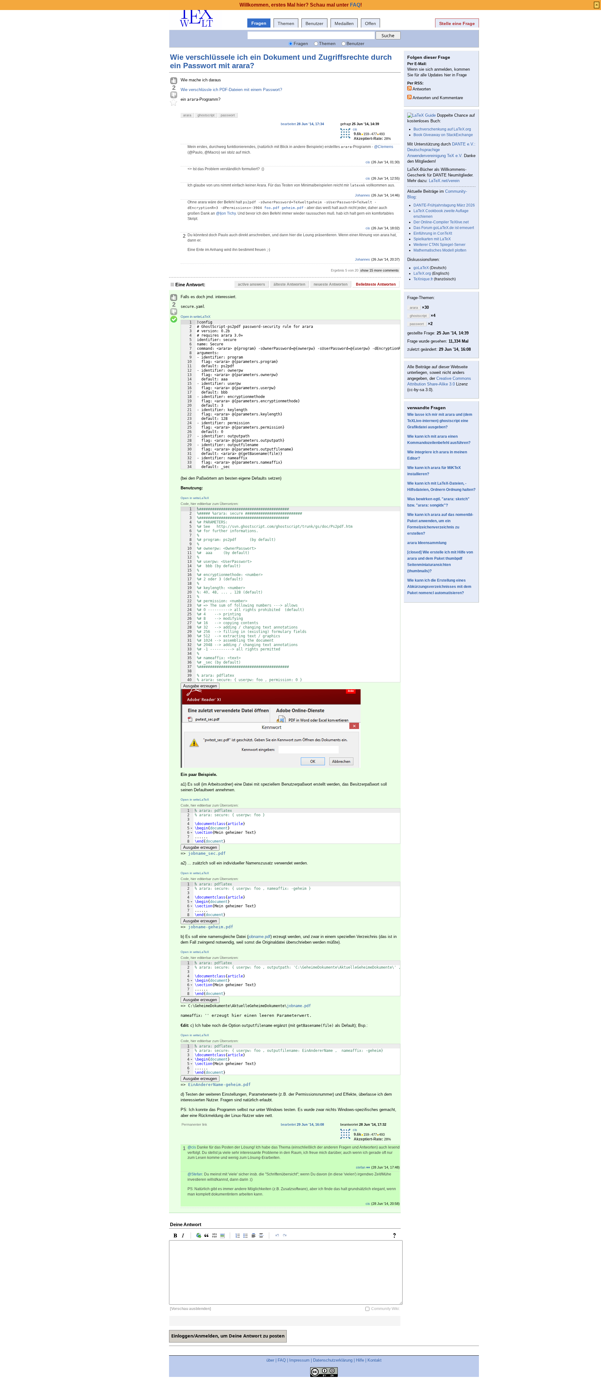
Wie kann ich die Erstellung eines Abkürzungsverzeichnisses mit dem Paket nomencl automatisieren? (439, 586)
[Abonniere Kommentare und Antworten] (409, 97)
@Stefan (194, 1174)
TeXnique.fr (423, 279)
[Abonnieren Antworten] (409, 88)
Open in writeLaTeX (195, 316)
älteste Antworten (289, 284)
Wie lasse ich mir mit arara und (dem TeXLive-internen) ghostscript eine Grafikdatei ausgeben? (439, 420)
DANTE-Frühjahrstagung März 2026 (444, 205)
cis (355, 129)
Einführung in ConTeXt (433, 233)
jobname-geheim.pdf (210, 927)
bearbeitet (302, 124)
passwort (228, 115)
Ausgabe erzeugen (200, 686)
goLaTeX (421, 268)
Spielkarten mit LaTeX (432, 239)
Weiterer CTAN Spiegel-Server (439, 244)
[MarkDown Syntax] (396, 1235)
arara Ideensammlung (426, 543)
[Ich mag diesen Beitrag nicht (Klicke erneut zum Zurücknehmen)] (173, 95)
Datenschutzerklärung (332, 1360)
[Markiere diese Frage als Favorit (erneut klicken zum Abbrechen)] (173, 102)
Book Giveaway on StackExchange (443, 135)
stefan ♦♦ (363, 1167)
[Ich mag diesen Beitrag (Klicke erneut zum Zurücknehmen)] (173, 81)
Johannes (362, 195)
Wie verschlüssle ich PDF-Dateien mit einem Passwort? (231, 89)
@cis (191, 1147)
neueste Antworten (330, 284)
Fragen (258, 23)
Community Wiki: (385, 1309)
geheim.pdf (293, 208)
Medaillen (344, 23)
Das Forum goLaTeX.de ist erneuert (444, 228)
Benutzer (314, 23)
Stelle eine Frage (457, 23)
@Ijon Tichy (226, 213)
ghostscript (206, 115)
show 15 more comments (379, 270)
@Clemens (383, 147)
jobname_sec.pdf (207, 853)
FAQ (282, 1360)
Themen (286, 23)
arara (187, 115)
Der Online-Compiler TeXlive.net (441, 222)
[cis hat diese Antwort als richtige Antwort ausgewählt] (173, 319)
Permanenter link (194, 1124)
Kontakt (374, 1360)
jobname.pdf (259, 936)
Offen (370, 23)
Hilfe (360, 1360)
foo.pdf (272, 208)
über (270, 1360)
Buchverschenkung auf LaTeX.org (442, 129)
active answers (251, 284)
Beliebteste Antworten (376, 284)
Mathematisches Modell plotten (440, 250)
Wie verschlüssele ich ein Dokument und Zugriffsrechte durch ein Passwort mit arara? (281, 61)
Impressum (299, 1360)
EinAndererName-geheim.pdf (219, 1084)
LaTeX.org (422, 273)
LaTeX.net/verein (444, 180)
